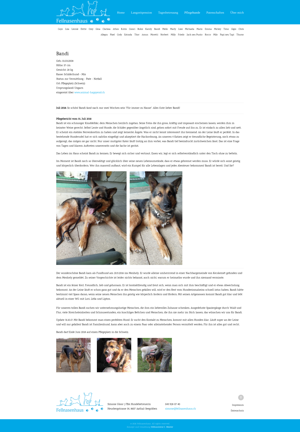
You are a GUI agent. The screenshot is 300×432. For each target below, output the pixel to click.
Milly (173, 35)
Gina (98, 29)
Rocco (208, 35)
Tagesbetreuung (168, 12)
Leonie (75, 29)
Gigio (233, 29)
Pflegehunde (192, 12)
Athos (116, 29)
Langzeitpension (141, 12)
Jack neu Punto (194, 35)
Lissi (180, 29)
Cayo (60, 29)
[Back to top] (241, 397)
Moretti (154, 35)
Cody (119, 35)
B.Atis (124, 29)
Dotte (83, 29)
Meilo (165, 29)
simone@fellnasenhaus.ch (180, 409)
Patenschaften (215, 12)
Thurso (240, 35)
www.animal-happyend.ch (89, 93)
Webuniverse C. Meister (162, 427)
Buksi (140, 29)
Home (121, 12)
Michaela (189, 29)
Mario (199, 29)
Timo (226, 29)
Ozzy (91, 29)
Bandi (157, 29)
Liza (67, 29)
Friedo (181, 35)
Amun (145, 35)
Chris (241, 29)
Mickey (217, 29)
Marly (173, 29)
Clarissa (106, 29)
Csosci (132, 29)
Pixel (112, 35)
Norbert (164, 35)
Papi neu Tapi (227, 35)
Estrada (128, 35)
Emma (208, 29)
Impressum (238, 405)
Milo (215, 35)
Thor (136, 35)
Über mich (237, 12)
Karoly (148, 29)
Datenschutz (237, 411)
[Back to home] (83, 12)
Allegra (104, 35)
